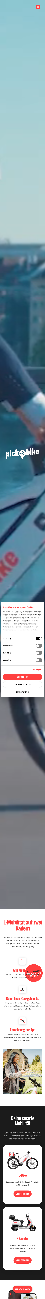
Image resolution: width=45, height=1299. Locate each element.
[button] (38, 7)
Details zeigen (35, 669)
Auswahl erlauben (22, 684)
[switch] (39, 646)
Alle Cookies (22, 676)
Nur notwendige (22, 692)
